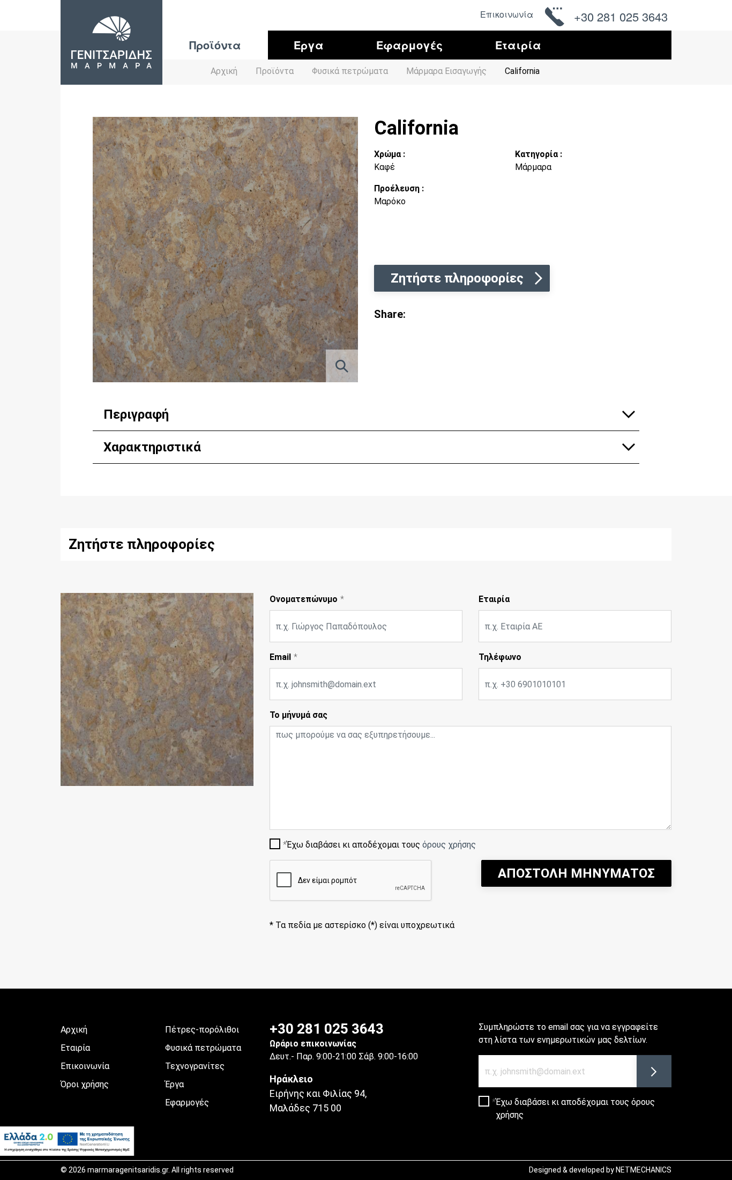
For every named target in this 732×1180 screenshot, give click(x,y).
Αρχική (224, 71)
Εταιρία (518, 45)
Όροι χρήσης (85, 1084)
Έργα (309, 45)
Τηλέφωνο (500, 657)
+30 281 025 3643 (327, 1029)
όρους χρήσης (449, 845)
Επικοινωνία (506, 14)
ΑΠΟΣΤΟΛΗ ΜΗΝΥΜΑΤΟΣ (576, 873)
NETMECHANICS (643, 1170)
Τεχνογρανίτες (195, 1066)
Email (280, 657)
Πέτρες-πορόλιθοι (202, 1030)
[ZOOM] (342, 366)
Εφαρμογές (409, 45)
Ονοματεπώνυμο (304, 599)
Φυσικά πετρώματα (203, 1048)
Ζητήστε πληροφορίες (457, 278)
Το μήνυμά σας (298, 715)
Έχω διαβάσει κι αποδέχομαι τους (381, 845)
